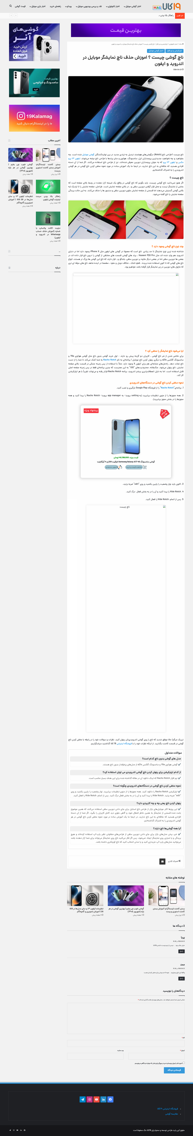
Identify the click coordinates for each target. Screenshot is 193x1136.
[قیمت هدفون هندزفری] (126, 30)
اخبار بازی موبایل (38, 6)
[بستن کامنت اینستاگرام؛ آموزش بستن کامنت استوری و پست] (167, 895)
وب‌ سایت (120, 1050)
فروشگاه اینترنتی (124, 744)
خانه (180, 44)
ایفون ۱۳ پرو (169, 162)
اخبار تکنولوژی (114, 6)
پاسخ (181, 951)
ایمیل (182, 1050)
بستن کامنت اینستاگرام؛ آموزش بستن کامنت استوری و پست (169, 910)
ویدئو (69, 6)
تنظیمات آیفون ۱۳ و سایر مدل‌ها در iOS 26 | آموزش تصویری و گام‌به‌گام (86, 910)
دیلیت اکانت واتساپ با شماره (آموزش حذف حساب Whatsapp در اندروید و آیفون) (48, 233)
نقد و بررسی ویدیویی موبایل (90, 6)
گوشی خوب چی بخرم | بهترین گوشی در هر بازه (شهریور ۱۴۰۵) (126, 910)
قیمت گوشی (20, 6)
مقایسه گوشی (171, 1114)
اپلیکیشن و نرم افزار (162, 44)
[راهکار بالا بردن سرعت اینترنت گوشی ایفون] (48, 186)
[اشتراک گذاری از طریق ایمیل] (162, 861)
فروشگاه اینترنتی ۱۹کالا (167, 1109)
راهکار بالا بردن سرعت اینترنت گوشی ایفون (154, 15)
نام (183, 1038)
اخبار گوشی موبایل (133, 6)
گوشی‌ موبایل (88, 155)
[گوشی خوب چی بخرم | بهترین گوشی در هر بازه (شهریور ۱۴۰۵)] (126, 895)
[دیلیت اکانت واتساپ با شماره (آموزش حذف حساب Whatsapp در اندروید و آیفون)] (48, 218)
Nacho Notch (110, 360)
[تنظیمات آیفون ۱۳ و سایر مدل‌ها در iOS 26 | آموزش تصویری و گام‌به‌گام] (85, 895)
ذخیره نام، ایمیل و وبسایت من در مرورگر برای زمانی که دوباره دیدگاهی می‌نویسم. (158, 1063)
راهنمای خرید (55, 6)
